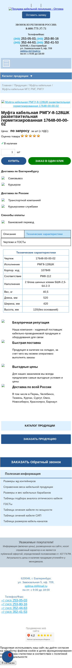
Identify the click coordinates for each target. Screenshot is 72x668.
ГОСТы (7, 504)
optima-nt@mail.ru (30, 51)
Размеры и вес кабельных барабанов (27, 492)
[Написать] (46, 5)
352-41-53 (19, 612)
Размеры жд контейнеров (19, 481)
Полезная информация (23, 473)
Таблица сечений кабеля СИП (22, 515)
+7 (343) (6, 611)
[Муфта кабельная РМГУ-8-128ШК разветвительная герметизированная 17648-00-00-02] (36, 104)
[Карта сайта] (36, 5)
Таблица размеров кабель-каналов (25, 521)
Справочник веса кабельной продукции (28, 486)
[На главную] (26, 5)
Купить (13, 160)
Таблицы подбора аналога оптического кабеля (32, 498)
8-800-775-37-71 (36, 28)
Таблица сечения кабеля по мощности (27, 509)
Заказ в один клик (49, 160)
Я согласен (8, 663)
